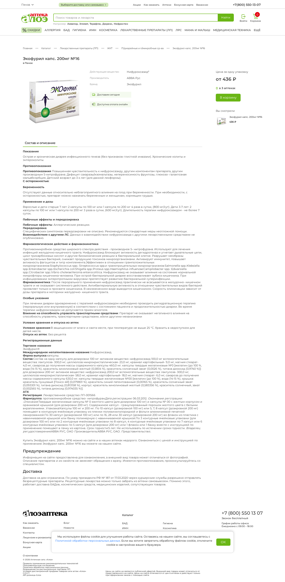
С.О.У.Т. (26, 573)
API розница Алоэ (32, 575)
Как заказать (151, 4)
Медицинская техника (232, 30)
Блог (67, 522)
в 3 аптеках (227, 88)
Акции (137, 4)
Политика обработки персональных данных (45, 567)
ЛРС (179, 30)
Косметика (108, 30)
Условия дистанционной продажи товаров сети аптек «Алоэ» (54, 571)
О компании (30, 555)
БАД (66, 30)
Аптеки (166, 4)
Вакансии (202, 4)
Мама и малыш (197, 30)
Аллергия (52, 30)
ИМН (92, 30)
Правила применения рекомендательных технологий (50, 564)
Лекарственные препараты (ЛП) (146, 30)
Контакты (29, 532)
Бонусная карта (183, 4)
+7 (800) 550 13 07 (242, 513)
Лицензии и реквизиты (37, 537)
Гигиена (79, 30)
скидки (31, 30)
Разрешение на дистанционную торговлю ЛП (46, 569)
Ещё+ (258, 30)
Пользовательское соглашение (38, 565)
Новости (69, 527)
